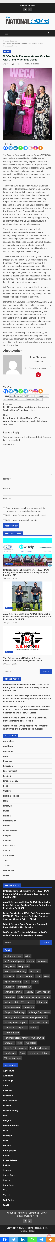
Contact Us (34, 1212)
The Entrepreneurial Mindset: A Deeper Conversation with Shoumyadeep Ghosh (27, 640)
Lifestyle (7, 806)
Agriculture (8, 741)
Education (8, 766)
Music (6, 811)
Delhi (46, 976)
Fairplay (29, 991)
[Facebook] (5, 148)
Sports (6, 850)
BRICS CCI (34, 971)
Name (7, 478)
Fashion (7, 776)
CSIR (38, 976)
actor (27, 956)
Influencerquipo (12, 1007)
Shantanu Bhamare (39, 1048)
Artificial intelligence (14, 961)
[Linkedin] (15, 148)
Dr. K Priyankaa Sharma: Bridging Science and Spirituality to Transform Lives (26, 407)
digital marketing (12, 981)
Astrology (8, 751)
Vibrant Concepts (12, 1058)
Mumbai (34, 1027)
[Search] (49, 33)
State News (8, 855)
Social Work (9, 845)
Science (7, 840)
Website (7, 498)
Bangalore (9, 966)
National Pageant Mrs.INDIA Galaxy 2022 (24, 1037)
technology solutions (39, 1053)
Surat (22, 1053)
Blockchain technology (15, 971)
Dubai (35, 981)
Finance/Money (10, 781)
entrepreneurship (13, 991)
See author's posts (38, 368)
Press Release (10, 830)
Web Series (8, 870)
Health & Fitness (11, 796)
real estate (31, 1042)
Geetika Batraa (16, 396)
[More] (40, 148)
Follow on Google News (27, 1215)
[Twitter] (10, 148)
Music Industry (11, 1032)
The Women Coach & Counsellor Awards (19, 399)
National (7, 816)
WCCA (39, 399)
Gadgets (7, 791)
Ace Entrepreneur (12, 956)
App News (8, 746)
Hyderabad (9, 997)
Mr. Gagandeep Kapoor (15, 1022)
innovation (28, 1007)
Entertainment (10, 771)
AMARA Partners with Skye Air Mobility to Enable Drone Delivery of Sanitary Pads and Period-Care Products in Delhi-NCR (27, 596)
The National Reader (15, 64)
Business (7, 51)
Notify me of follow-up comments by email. (25, 515)
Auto (5, 756)
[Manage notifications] (49, 1236)
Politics (6, 826)
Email (6, 488)
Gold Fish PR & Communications (36, 396)
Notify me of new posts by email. (21, 520)
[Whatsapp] (20, 148)
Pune (19, 1042)
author (30, 961)
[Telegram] (25, 148)
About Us (11, 1212)
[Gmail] (30, 148)
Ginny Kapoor (43, 991)
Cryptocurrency (25, 976)
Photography (9, 821)
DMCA (44, 1212)
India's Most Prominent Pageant (34, 997)
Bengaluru (23, 966)
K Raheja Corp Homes (39, 1012)
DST (27, 981)
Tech (5, 860)
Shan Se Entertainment (15, 1048)
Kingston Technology (14, 1012)
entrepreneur (24, 986)
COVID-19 (9, 976)
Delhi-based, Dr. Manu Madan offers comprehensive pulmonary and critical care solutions (25, 420)
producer (8, 1042)
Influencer (42, 1002)
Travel (6, 865)
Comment (8, 444)
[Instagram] (35, 148)
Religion (7, 835)
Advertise (22, 1212)
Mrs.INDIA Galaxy (39, 1022)
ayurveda (42, 961)
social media (10, 1053)
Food (5, 786)
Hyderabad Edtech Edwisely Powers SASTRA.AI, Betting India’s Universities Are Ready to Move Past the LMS (27, 552)
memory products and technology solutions (25, 1017)
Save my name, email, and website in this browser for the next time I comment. (25, 510)
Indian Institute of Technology (19, 1002)
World (6, 875)
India (5, 801)
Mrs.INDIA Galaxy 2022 (15, 1027)
